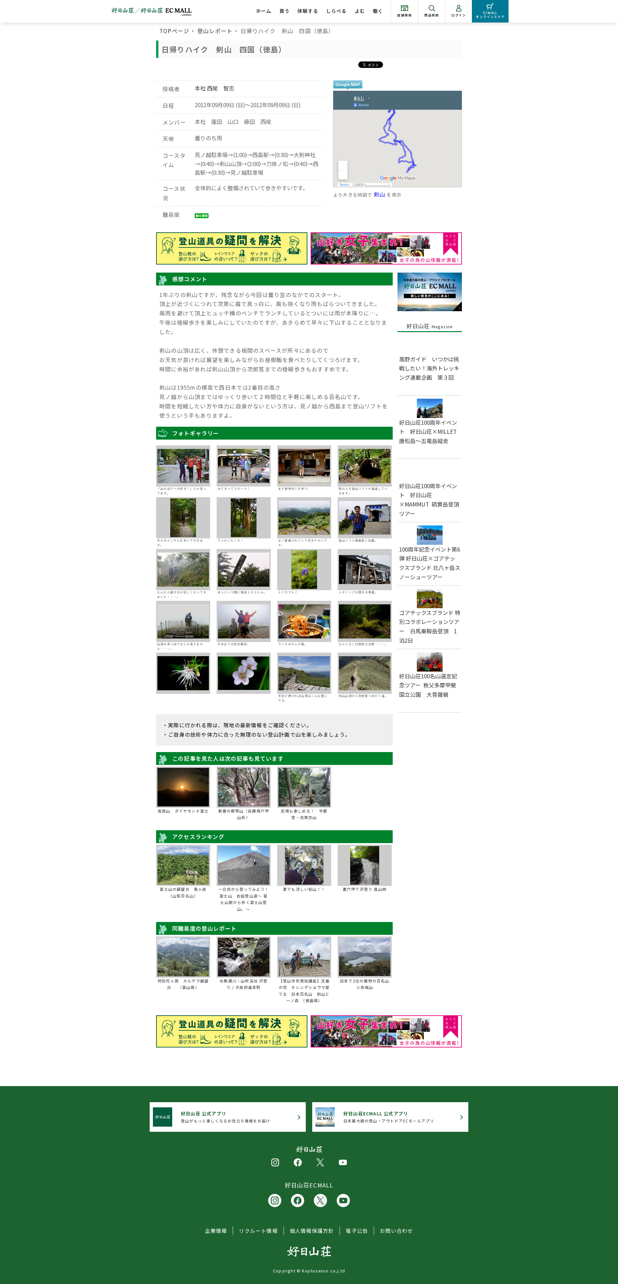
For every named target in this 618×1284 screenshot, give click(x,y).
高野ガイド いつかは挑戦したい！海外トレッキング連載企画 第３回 (429, 368)
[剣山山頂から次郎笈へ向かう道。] (365, 673)
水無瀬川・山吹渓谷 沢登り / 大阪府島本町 (243, 984)
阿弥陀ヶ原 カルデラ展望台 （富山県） (183, 984)
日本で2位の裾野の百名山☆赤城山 (364, 984)
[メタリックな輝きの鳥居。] (365, 569)
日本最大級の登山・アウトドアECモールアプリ (388, 1116)
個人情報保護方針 (312, 1230)
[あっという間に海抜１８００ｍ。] (244, 569)
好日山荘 (430, 326)
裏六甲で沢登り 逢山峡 (365, 889)
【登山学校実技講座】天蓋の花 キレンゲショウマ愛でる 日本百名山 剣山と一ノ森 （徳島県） (304, 990)
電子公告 (357, 1230)
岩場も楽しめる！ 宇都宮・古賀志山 (304, 814)
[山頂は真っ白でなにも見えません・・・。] (183, 621)
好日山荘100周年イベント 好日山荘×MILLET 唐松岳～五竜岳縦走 (430, 431)
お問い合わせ (396, 1230)
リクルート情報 (258, 1230)
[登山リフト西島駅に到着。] (365, 518)
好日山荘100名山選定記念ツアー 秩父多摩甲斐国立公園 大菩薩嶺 (428, 685)
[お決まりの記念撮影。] (244, 621)
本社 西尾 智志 (214, 88)
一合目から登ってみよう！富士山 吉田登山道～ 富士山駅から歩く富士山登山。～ (243, 898)
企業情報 (216, 1230)
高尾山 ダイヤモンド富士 (183, 811)
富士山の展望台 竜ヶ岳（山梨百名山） (183, 892)
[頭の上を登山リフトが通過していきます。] (365, 466)
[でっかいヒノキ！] (243, 517)
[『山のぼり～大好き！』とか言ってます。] (183, 466)
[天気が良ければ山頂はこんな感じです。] (304, 673)
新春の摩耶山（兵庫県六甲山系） (243, 814)
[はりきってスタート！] (244, 466)
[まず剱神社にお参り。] (304, 466)
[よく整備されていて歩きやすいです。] (304, 517)
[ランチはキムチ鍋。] (304, 621)
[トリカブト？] (304, 569)
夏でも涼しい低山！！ (304, 889)
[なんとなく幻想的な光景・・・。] (365, 621)
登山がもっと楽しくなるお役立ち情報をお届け (225, 1116)
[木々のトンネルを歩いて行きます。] (183, 517)
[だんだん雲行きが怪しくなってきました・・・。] (183, 569)
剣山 (379, 194)
